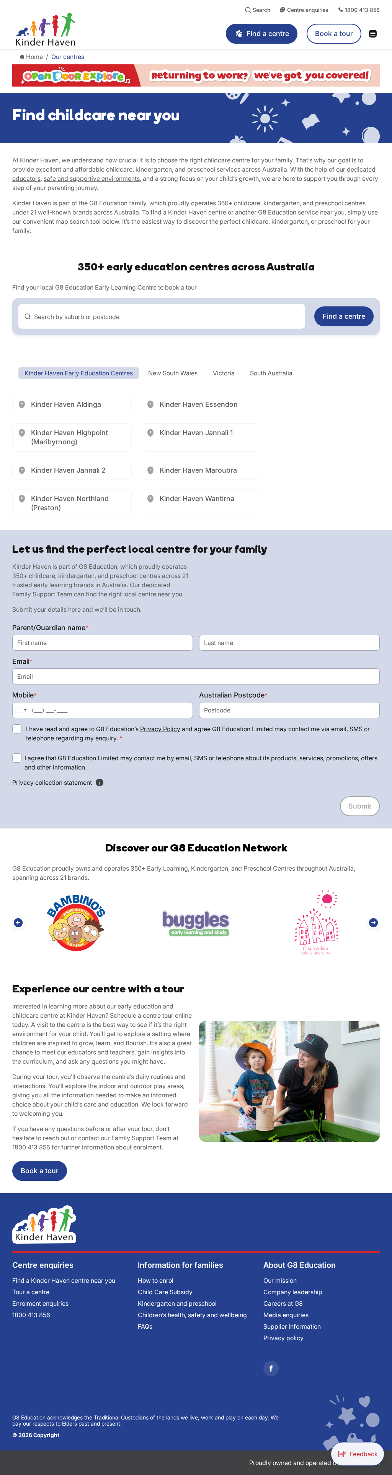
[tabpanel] (196, 456)
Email (22, 661)
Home (34, 57)
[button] (18, 923)
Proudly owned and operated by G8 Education (314, 1463)
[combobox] (161, 316)
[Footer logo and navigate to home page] (44, 1224)
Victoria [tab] (224, 373)
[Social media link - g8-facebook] (271, 1368)
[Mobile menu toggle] (375, 34)
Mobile (24, 695)
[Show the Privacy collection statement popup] (99, 782)
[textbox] (166, 316)
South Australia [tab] (271, 373)
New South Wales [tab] (173, 373)
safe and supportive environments (92, 178)
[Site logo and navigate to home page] (82, 29)
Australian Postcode (233, 695)
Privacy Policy (160, 729)
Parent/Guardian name (50, 628)
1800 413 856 (31, 1147)
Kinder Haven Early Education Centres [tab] (78, 373)
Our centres (67, 57)
